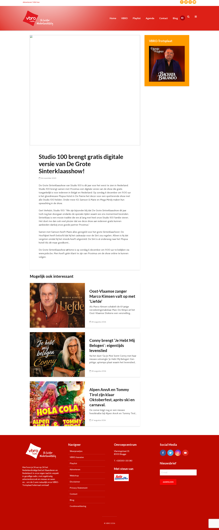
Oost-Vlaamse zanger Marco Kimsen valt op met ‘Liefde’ (112, 296)
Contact (163, 18)
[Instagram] (178, 453)
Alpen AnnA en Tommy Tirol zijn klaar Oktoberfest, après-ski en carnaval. (112, 397)
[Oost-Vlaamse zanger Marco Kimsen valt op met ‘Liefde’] (57, 305)
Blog (175, 18)
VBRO (124, 18)
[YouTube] (185, 453)
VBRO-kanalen (77, 457)
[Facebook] (163, 453)
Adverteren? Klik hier (31, 2)
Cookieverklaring (78, 506)
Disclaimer (75, 481)
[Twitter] (170, 453)
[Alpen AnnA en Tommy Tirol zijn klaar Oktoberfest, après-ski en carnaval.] (57, 403)
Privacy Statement (78, 487)
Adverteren (75, 469)
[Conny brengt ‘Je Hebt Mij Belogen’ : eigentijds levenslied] (57, 354)
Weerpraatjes (76, 451)
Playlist (137, 18)
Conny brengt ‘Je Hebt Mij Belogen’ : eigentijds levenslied (112, 345)
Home (113, 18)
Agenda (150, 18)
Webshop (74, 475)
